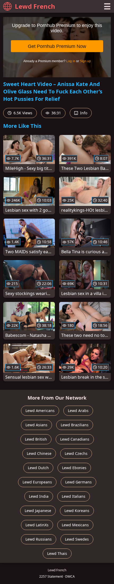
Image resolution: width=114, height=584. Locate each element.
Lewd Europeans (37, 482)
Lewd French (35, 6)
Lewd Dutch (38, 467)
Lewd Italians (73, 496)
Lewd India (39, 496)
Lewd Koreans (76, 510)
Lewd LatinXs (37, 524)
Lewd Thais (57, 553)
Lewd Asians (36, 424)
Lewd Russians (38, 539)
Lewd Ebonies (74, 467)
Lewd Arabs (78, 410)
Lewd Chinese (39, 453)
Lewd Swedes (77, 539)
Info (83, 112)
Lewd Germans (78, 482)
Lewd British (36, 439)
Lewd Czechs (76, 453)
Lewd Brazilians (75, 424)
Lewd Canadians (74, 439)
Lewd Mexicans (75, 524)
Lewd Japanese (38, 510)
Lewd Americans (40, 410)
